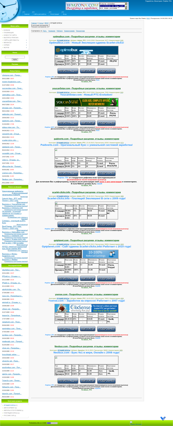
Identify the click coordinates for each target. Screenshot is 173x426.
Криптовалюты (22, 202)
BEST (47, 23)
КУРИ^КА (24, 197)
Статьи (40, 23)
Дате (44, 31)
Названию (51, 31)
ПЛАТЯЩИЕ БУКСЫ (11, 413)
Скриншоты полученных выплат (16, 206)
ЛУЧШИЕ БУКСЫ (10, 405)
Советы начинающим (19, 193)
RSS (148, 18)
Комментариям (69, 31)
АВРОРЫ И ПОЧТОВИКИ (12, 410)
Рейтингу (60, 31)
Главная (26, 14)
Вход (64, 14)
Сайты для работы (40, 14)
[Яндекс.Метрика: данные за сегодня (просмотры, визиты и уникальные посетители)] (136, 423)
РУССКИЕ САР (9, 415)
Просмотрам (80, 31)
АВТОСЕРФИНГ (9, 408)
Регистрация (54, 14)
